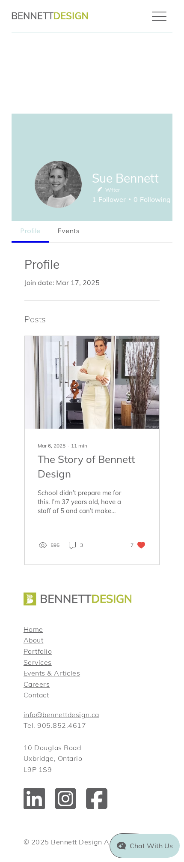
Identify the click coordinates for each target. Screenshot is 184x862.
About (33, 640)
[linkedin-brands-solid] (34, 798)
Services (38, 662)
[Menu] (158, 16)
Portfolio (38, 651)
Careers (37, 684)
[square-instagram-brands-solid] (65, 798)
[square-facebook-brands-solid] (96, 798)
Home (33, 629)
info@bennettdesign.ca (61, 714)
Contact (36, 695)
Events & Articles (52, 673)
